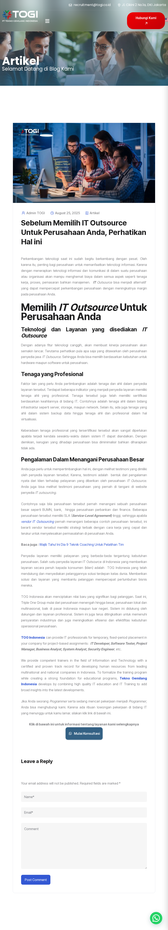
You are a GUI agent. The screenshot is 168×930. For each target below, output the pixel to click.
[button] (156, 918)
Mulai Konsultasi (87, 733)
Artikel (95, 213)
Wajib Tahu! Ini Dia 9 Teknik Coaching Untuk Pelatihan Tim (81, 544)
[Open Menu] (47, 20)
